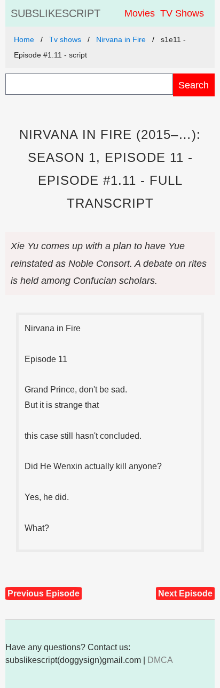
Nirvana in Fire (121, 39)
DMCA (160, 660)
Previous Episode (43, 593)
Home (24, 39)
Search (193, 85)
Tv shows (65, 39)
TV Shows (182, 13)
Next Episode (185, 593)
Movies (139, 13)
